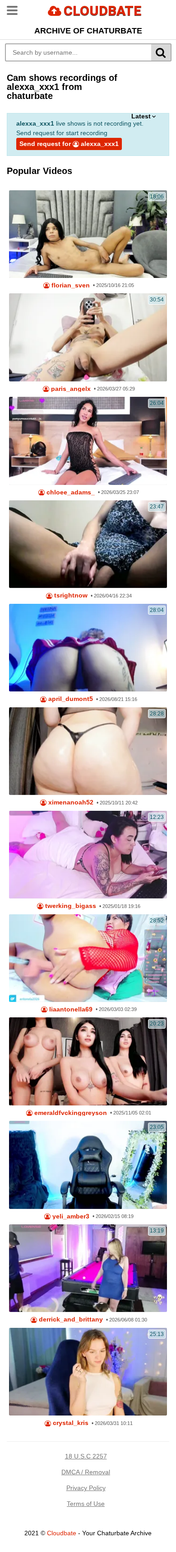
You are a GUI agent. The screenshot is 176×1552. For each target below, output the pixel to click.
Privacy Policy (86, 1487)
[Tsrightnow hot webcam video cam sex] (88, 544)
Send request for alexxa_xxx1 (69, 143)
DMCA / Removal (85, 1472)
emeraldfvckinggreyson (69, 1113)
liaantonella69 (70, 1009)
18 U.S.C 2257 (86, 1456)
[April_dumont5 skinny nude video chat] (88, 647)
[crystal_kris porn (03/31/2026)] (88, 1372)
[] (161, 52)
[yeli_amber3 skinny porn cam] (88, 1165)
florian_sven (70, 285)
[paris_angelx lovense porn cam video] (88, 337)
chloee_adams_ (70, 492)
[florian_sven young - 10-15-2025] (88, 234)
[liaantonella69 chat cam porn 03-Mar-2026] (88, 958)
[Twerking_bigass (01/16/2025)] (88, 854)
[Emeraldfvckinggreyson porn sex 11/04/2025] (88, 1061)
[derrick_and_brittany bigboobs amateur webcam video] (88, 1268)
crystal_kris (69, 1423)
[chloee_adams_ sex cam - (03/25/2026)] (88, 440)
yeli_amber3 (70, 1216)
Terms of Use (86, 1503)
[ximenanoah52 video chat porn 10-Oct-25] (88, 751)
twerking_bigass (69, 906)
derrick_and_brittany (70, 1319)
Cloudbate (61, 1533)
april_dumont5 (69, 699)
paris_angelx (70, 389)
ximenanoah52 (69, 802)
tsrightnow (70, 595)
